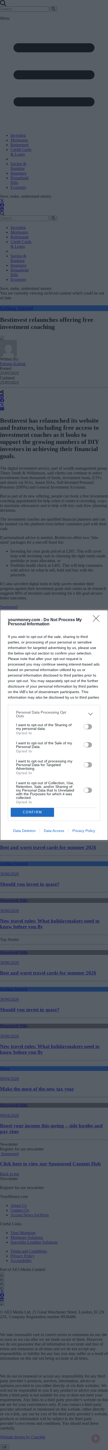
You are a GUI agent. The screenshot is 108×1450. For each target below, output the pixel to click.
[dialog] (54, 725)
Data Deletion (24, 831)
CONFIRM (32, 812)
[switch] (88, 726)
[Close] (98, 620)
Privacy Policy (83, 831)
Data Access (54, 831)
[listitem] (54, 714)
